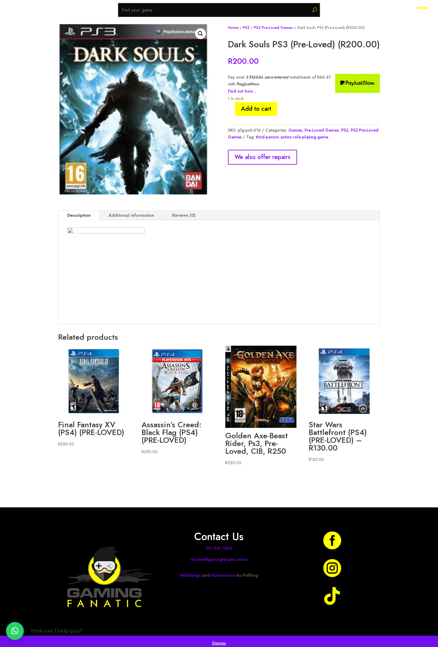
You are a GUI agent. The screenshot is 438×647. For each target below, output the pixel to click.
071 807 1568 (219, 548)
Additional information (131, 215)
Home (233, 27)
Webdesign (190, 575)
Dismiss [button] (219, 643)
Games (295, 130)
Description (79, 215)
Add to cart (256, 109)
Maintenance (223, 575)
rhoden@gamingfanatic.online (219, 559)
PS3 (246, 27)
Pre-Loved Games (322, 130)
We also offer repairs (262, 157)
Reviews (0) (183, 215)
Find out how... (242, 91)
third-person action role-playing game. (292, 137)
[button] (200, 33)
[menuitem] (422, 8)
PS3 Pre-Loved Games (273, 27)
